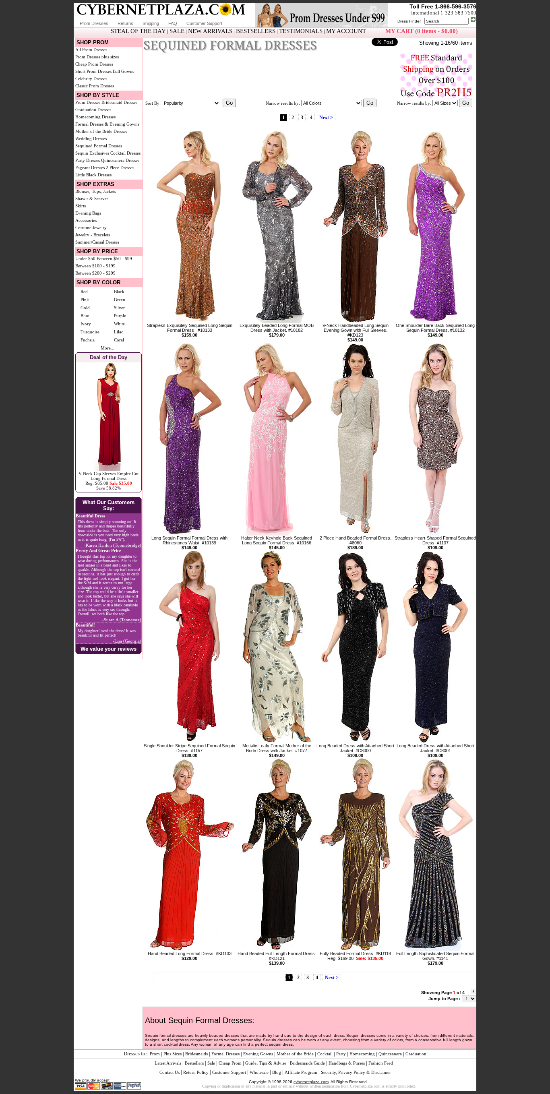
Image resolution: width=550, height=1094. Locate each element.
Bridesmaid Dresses (119, 102)
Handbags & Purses (347, 1063)
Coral (119, 339)
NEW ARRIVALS (210, 31)
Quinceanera (390, 1053)
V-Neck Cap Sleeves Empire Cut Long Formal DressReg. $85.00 (109, 478)
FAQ (172, 23)
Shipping (151, 23)
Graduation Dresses (93, 109)
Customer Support (204, 23)
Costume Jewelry (91, 227)
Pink (85, 299)
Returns (125, 23)
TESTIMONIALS (301, 31)
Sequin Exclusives (92, 153)
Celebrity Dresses (91, 78)
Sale (211, 1063)
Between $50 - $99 (114, 258)
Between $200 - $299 (95, 273)
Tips (263, 1063)
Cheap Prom (230, 1063)
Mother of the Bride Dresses (101, 131)
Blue (85, 315)
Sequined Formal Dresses (98, 145)
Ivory (86, 323)
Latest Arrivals (168, 1063)
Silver (119, 307)
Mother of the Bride (295, 1053)
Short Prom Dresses (93, 71)
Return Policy (196, 1072)
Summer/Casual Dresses (97, 242)
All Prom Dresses (91, 49)
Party (341, 1053)
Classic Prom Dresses (94, 85)
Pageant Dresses (90, 167)
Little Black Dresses (93, 174)
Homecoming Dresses (95, 116)
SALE (177, 31)
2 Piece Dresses (120, 167)
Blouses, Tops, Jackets (95, 191)
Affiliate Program (301, 1072)
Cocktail (325, 1053)
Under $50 (85, 258)
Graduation (415, 1053)
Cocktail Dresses (125, 153)
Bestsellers (194, 1063)
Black (119, 291)
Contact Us (169, 1072)
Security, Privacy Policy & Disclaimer (356, 1072)
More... (107, 347)
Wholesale (259, 1072)
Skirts (80, 205)
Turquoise (90, 331)
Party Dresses (87, 160)
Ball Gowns (123, 71)
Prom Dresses (94, 23)
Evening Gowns (258, 1053)
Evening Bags (88, 213)
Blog (276, 1072)
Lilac (118, 331)
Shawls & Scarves (91, 198)
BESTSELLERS (255, 31)
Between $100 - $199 (95, 265)
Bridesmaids (196, 1053)
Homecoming (362, 1053)
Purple (120, 315)
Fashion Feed (380, 1063)
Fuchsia (88, 339)
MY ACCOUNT (346, 31)
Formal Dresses (225, 1053)
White (119, 323)
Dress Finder (409, 21)
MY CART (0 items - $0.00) (421, 31)
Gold (85, 307)
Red (84, 291)
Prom (155, 1053)
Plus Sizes (172, 1053)
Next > (326, 117)
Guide (250, 1063)
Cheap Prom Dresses (94, 64)
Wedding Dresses (91, 138)
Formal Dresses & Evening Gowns (107, 124)
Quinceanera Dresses (120, 160)
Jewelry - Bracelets (92, 234)
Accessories (86, 220)
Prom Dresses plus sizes (97, 56)
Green (119, 299)
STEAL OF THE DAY (138, 31)
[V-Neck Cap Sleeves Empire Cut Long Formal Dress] (108, 469)
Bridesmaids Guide (307, 1063)
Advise (279, 1063)
